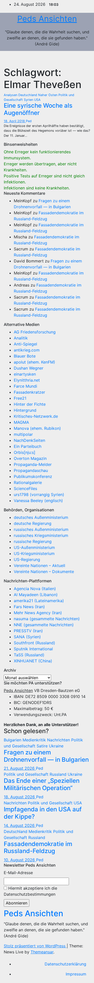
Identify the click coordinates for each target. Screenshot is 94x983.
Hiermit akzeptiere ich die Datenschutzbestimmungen (30, 891)
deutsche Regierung (32, 523)
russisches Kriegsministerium (41, 535)
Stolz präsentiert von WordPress (35, 945)
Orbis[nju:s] (24, 452)
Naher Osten (48, 95)
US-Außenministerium (34, 547)
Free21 (20, 398)
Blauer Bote (25, 356)
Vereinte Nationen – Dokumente (44, 571)
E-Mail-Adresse (18, 872)
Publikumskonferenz (33, 476)
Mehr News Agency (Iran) (38, 612)
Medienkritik (35, 739)
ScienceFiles (25, 488)
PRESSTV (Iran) (28, 630)
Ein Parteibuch (27, 446)
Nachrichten (59, 739)
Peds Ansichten (47, 19)
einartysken (25, 374)
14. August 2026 (20, 825)
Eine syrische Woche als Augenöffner (38, 109)
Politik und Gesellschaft (27, 774)
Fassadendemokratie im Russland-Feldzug (38, 847)
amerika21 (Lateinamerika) (39, 600)
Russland (59, 774)
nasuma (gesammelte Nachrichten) (47, 618)
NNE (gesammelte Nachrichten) (44, 624)
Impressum (76, 973)
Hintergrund (25, 410)
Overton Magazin (30, 458)
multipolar (23, 434)
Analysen (11, 95)
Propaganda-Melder (33, 464)
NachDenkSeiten (29, 440)
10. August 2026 (20, 859)
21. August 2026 (20, 768)
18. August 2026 (20, 796)
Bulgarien (13, 739)
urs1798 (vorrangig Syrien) (39, 494)
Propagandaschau (31, 470)
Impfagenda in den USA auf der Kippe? (43, 813)
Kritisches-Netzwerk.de (36, 416)
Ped (29, 121)
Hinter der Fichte (30, 404)
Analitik (21, 337)
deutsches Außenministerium (41, 517)
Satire (43, 745)
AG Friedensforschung (35, 331)
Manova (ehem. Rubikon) (37, 428)
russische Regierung (33, 541)
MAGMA (21, 422)
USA (37, 100)
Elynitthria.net (27, 380)
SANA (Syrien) (27, 636)
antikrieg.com (27, 350)
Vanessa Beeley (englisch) (38, 500)
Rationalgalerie (28, 482)
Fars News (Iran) (29, 606)
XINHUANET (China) (33, 660)
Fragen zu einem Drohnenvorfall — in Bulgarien (46, 756)
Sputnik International (33, 648)
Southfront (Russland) (34, 642)
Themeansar (42, 951)
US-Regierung (27, 559)
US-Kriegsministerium (34, 553)
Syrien (29, 100)
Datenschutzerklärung (65, 963)
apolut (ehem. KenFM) (34, 362)
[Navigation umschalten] (83, 58)
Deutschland (28, 95)
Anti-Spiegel (25, 343)
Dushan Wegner (28, 368)
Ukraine (56, 745)
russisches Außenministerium (41, 529)
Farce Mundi (25, 386)
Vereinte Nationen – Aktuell (39, 565)
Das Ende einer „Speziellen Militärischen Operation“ (41, 784)
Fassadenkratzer (29, 392)
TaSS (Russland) (29, 654)
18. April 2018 (15, 121)
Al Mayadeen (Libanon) (36, 594)
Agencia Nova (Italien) (35, 588)
